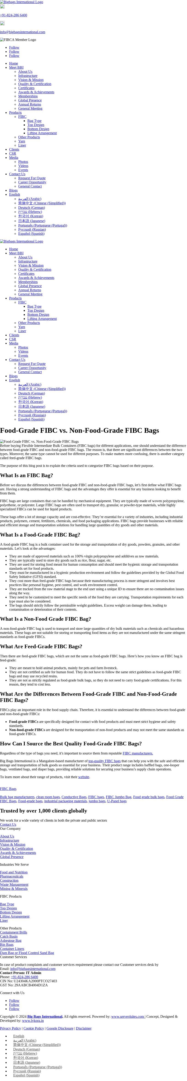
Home (13, 63)
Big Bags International (44, 1016)
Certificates (26, 88)
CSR (12, 153)
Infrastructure (27, 76)
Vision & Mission (31, 80)
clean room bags (48, 797)
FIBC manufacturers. (138, 753)
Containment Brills (13, 932)
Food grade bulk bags (148, 797)
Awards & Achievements (36, 92)
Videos (23, 166)
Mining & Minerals (14, 889)
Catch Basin (9, 936)
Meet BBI (16, 67)
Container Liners (12, 949)
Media (13, 157)
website (83, 777)
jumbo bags (97, 801)
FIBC (22, 117)
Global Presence (30, 100)
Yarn (21, 141)
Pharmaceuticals (11, 876)
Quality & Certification (34, 84)
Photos (23, 162)
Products (15, 112)
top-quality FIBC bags (104, 761)
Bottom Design (38, 129)
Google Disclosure (60, 1028)
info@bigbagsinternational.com (22, 32)
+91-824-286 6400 (13, 15)
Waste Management (14, 884)
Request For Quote (32, 178)
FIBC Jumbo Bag (118, 797)
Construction (9, 880)
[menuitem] (14, 194)
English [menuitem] (18, 1036)
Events (23, 170)
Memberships (28, 96)
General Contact (30, 186)
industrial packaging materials (65, 801)
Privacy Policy (10, 1028)
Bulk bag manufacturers (17, 797)
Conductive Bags (74, 797)
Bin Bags (6, 945)
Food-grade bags (30, 801)
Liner (22, 145)
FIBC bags (96, 797)
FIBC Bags (8, 789)
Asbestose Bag (10, 940)
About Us (25, 71)
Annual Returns (29, 104)
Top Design (35, 125)
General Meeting (30, 108)
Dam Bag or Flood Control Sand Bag (27, 953)
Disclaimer (83, 1028)
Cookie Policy (33, 1028)
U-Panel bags (117, 801)
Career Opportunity (32, 182)
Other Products (29, 137)
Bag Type (34, 121)
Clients (14, 149)
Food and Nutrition (14, 872)
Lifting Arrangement (42, 133)
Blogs (13, 190)
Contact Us (17, 174)
